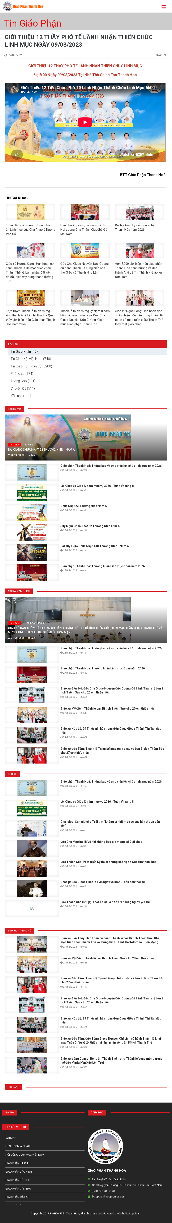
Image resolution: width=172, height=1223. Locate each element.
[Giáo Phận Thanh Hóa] (23, 6)
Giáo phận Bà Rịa (17, 1163)
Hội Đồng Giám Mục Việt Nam (24, 1154)
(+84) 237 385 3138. (103, 1190)
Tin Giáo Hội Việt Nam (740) (31, 359)
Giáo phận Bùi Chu (17, 1180)
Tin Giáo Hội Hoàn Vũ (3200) (31, 366)
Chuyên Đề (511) (23, 388)
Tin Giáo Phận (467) (25, 351)
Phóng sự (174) (22, 374)
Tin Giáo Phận (32, 23)
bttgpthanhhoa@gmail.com (108, 1196)
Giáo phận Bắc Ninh (18, 1171)
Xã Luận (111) (21, 396)
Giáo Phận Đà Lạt (17, 1197)
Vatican (10, 1137)
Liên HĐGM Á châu (17, 1146)
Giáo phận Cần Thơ (18, 1188)
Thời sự (13, 344)
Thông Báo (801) (23, 381)
